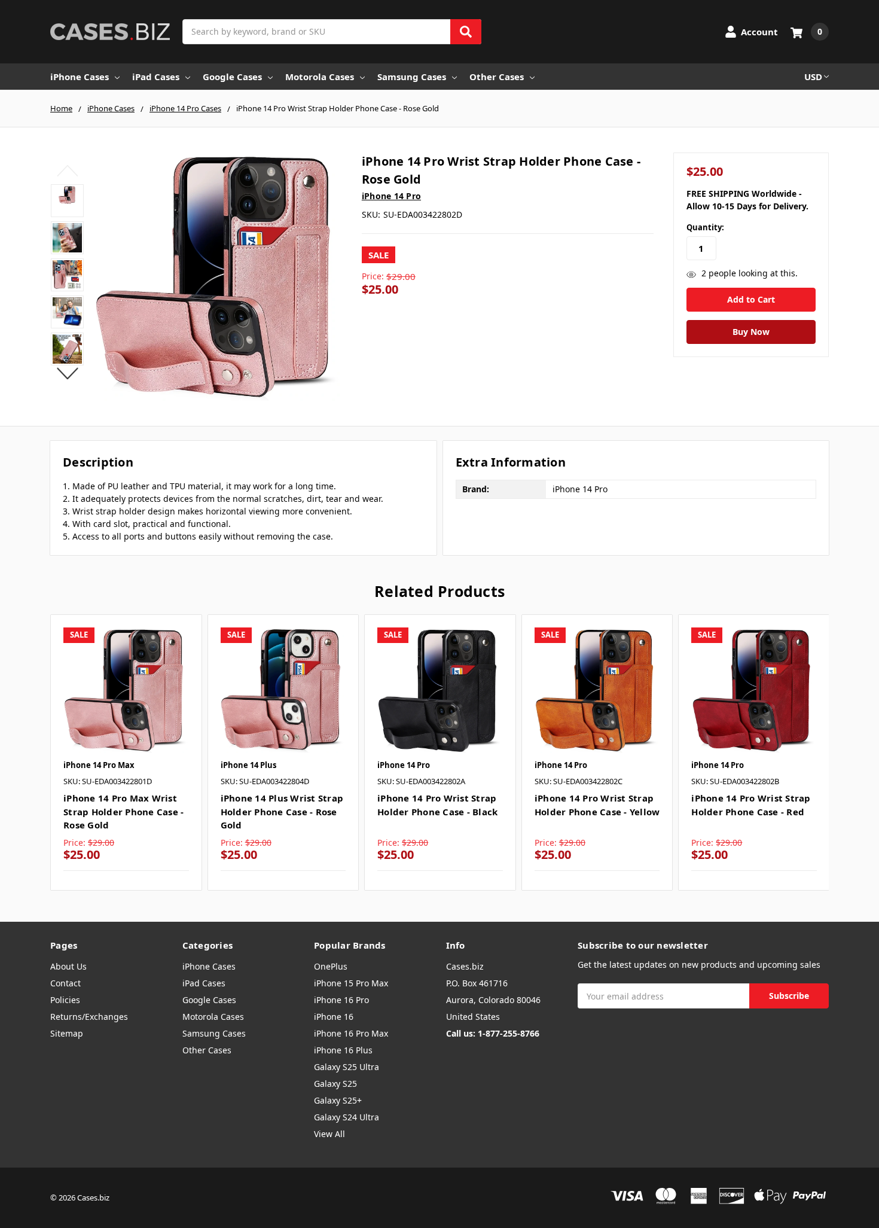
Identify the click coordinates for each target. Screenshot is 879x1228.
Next (67, 373)
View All (329, 1133)
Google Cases (232, 77)
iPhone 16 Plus (343, 1050)
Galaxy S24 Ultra (346, 1117)
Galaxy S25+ (338, 1100)
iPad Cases (155, 77)
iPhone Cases (79, 77)
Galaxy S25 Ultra (346, 1066)
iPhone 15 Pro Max (351, 983)
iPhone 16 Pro (341, 999)
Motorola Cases (319, 77)
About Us (68, 966)
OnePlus (330, 966)
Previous (67, 170)
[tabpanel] (126, 752)
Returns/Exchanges (89, 1016)
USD (813, 77)
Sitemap (66, 1033)
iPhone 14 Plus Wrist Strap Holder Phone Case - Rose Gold (282, 811)
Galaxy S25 (335, 1083)
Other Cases (496, 77)
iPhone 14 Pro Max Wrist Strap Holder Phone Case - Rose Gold (123, 811)
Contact (65, 983)
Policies (65, 999)
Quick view (126, 690)
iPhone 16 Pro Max (351, 1033)
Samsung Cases (411, 77)
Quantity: (705, 227)
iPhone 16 (333, 1016)
